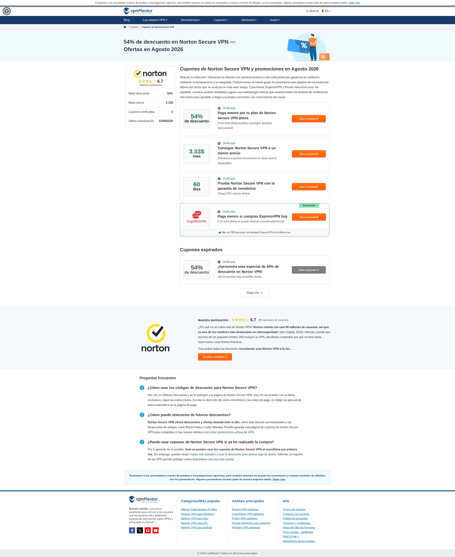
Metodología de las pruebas (299, 541)
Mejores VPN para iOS (194, 523)
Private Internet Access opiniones (251, 523)
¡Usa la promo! (308, 118)
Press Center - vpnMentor (298, 532)
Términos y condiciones (297, 523)
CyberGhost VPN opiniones (248, 513)
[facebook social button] (132, 530)
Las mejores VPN (154, 19)
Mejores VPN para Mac (194, 518)
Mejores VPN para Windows (197, 513)
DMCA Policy (291, 536)
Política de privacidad (295, 518)
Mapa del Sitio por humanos (299, 527)
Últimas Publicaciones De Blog (199, 509)
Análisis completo (214, 356)
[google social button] (148, 530)
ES (327, 10)
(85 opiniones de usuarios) (273, 320)
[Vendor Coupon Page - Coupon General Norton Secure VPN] (254, 119)
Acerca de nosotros (294, 509)
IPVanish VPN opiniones (246, 527)
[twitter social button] (140, 530)
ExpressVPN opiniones (245, 509)
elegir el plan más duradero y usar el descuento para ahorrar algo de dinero (228, 454)
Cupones (219, 19)
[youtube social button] (155, 530)
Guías (273, 19)
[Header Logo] (138, 11)
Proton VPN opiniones (245, 518)
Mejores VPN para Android (196, 527)
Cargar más (253, 292)
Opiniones (247, 19)
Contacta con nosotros (296, 513)
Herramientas (189, 19)
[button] (7, 11)
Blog (127, 19)
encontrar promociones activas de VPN (229, 432)
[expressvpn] (254, 219)
